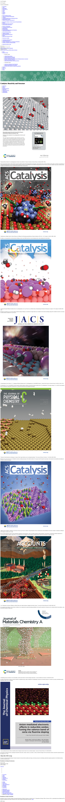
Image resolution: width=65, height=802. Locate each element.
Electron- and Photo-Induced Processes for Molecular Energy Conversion (16, 58)
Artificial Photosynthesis (8, 56)
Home (3, 51)
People (3, 86)
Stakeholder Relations (5, 790)
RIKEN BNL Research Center (7, 36)
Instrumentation (4, 28)
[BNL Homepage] (6, 48)
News (3, 68)
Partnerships (4, 785)
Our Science (4, 6)
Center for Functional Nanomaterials (8, 16)
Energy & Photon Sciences (6, 15)
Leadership (4, 777)
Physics (3, 35)
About (3, 7)
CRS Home (4, 85)
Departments (4, 8)
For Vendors (4, 786)
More (33, 799)
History (3, 776)
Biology (3, 22)
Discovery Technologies (6, 26)
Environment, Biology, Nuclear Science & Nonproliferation (12, 21)
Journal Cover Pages (5, 90)
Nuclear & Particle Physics (6, 32)
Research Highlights (5, 88)
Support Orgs (4, 44)
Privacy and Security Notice (6, 792)
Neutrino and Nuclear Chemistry (9, 59)
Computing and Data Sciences (7, 39)
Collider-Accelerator (5, 33)
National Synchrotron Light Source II (8, 20)
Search (3, 13)
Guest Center (4, 783)
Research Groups (5, 52)
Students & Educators (5, 791)
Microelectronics (5, 29)
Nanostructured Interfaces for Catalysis (10, 65)
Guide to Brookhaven (5, 784)
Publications (4, 89)
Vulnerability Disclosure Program (7, 793)
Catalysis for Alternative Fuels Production (11, 64)
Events (3, 69)
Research (3, 87)
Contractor (11, 794)
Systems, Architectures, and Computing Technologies (11, 41)
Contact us (2, 766)
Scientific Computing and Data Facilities (8, 42)
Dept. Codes (9, 44)
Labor (8, 794)
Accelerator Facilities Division (7, 27)
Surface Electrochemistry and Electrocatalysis (11, 60)
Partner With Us (5, 9)
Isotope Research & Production (7, 34)
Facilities (3, 782)
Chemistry (4, 17)
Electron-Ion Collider (5, 38)
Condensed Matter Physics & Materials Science (10, 18)
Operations (4, 67)
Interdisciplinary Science (6, 19)
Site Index (4, 779)
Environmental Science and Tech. (7, 23)
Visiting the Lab (5, 778)
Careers (3, 10)
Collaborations (4, 91)
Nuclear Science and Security (7, 24)
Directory (3, 12)
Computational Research (6, 40)
